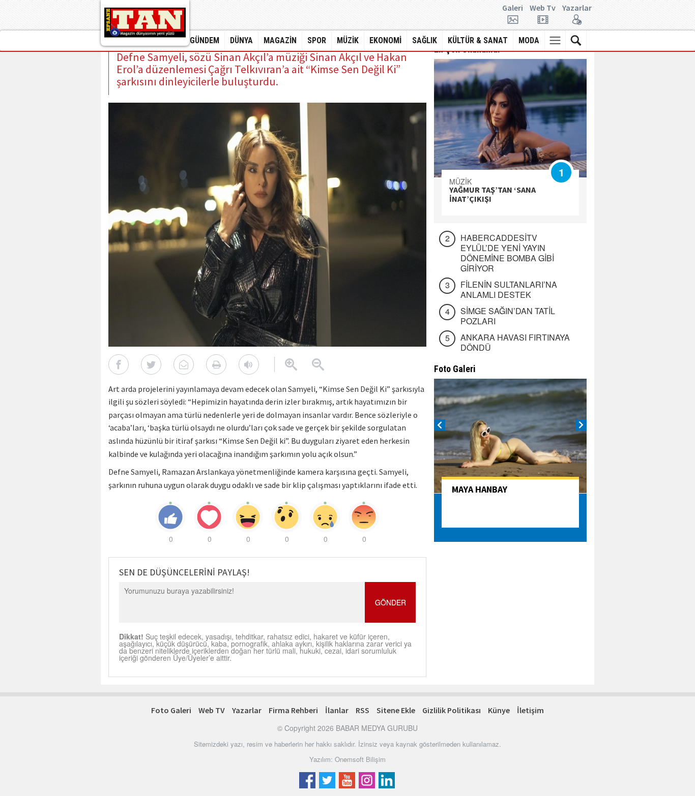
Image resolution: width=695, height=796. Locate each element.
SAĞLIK (424, 40)
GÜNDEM (204, 40)
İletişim (530, 710)
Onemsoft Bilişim (360, 759)
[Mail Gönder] (183, 364)
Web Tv (543, 8)
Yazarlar (577, 8)
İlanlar (337, 710)
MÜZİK (348, 40)
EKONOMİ (385, 40)
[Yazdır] (216, 364)
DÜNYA (241, 40)
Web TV (211, 710)
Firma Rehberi (293, 710)
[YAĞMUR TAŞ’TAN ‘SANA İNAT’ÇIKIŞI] (510, 118)
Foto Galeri (171, 710)
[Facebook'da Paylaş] (118, 364)
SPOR (316, 40)
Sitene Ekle (396, 710)
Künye (499, 710)
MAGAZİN (280, 40)
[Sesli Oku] (249, 364)
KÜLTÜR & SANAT (478, 40)
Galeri (512, 8)
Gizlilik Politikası (451, 710)
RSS (362, 710)
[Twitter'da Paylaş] (151, 364)
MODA (528, 40)
